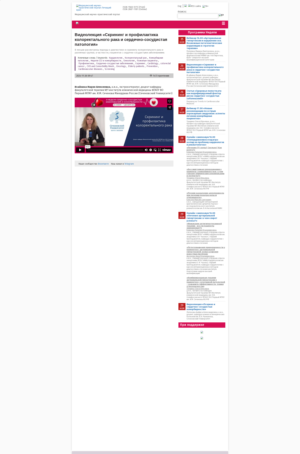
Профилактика (86, 63)
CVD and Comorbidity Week (100, 66)
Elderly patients (136, 66)
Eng (179, 6)
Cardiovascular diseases (90, 69)
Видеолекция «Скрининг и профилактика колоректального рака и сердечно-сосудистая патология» (205, 68)
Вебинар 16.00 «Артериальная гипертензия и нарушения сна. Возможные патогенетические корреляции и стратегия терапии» (204, 43)
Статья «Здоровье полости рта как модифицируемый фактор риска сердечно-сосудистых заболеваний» (204, 95)
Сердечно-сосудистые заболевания (114, 63)
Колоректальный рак (136, 58)
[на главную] (96, 8)
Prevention (152, 66)
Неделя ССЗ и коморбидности (106, 60)
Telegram (129, 164)
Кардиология (115, 58)
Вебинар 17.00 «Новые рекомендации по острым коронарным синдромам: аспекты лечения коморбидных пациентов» (206, 113)
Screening (110, 69)
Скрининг (140, 63)
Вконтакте (103, 164)
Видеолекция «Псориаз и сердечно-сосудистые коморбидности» (201, 307)
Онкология (129, 60)
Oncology (121, 66)
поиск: (182, 11)
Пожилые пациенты (147, 60)
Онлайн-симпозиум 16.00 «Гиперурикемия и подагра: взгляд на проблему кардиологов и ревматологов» (205, 141)
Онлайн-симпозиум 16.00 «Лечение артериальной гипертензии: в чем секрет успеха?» (202, 217)
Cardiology (153, 63)
